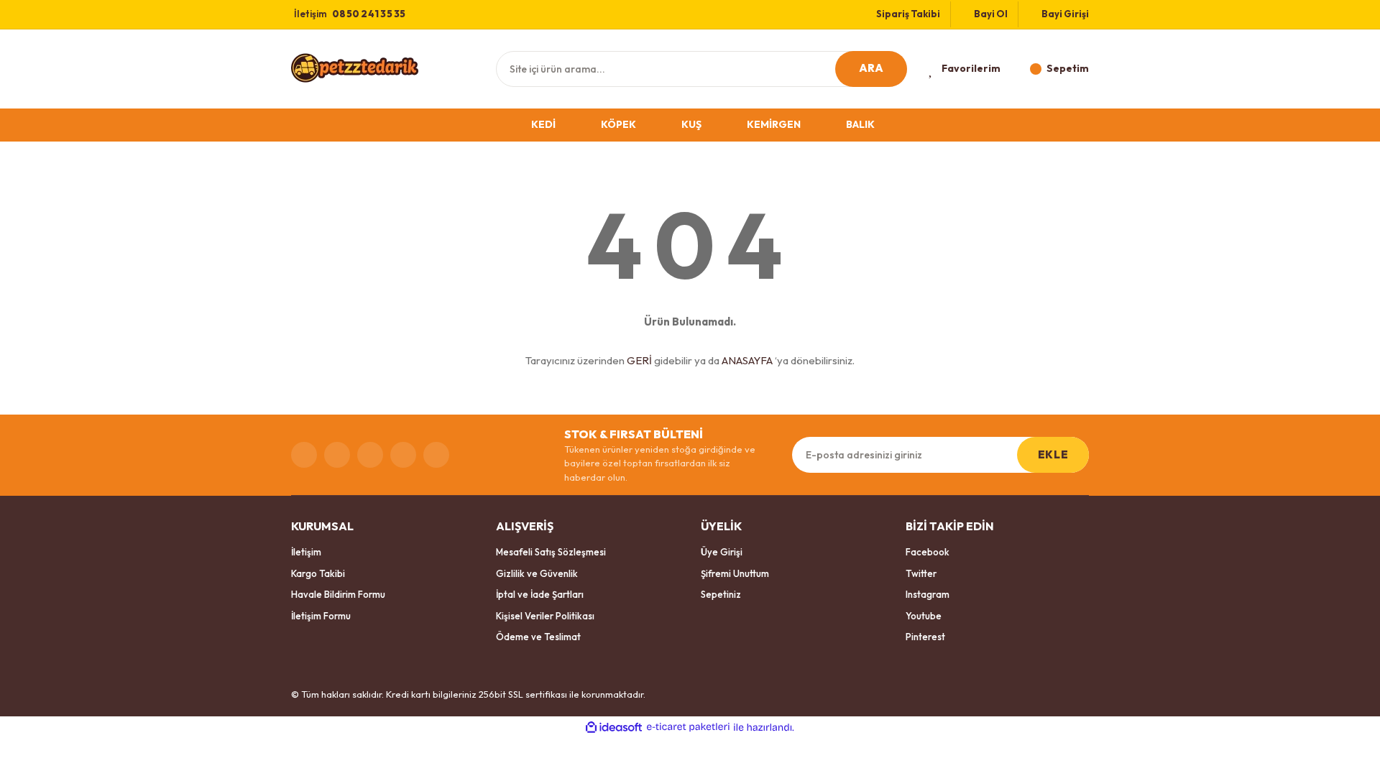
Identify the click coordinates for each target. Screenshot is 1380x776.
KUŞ (691, 124)
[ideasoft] (614, 727)
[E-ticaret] (688, 727)
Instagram (927, 594)
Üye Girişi (721, 552)
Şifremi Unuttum (735, 573)
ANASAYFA (747, 360)
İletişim (306, 552)
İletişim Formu (321, 616)
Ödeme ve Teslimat (538, 636)
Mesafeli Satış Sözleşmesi (551, 552)
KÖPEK (618, 124)
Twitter (921, 573)
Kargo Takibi (318, 573)
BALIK (860, 124)
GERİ (639, 360)
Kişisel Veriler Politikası (545, 616)
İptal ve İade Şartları (540, 594)
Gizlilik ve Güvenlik (537, 573)
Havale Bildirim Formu (338, 594)
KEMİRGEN (774, 124)
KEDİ (543, 124)
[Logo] (354, 67)
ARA (871, 68)
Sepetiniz (721, 594)
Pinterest (925, 636)
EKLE (1053, 454)
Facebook (927, 552)
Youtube (924, 616)
